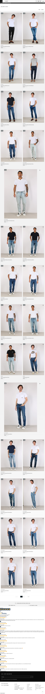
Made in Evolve (3, 693)
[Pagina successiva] (28, 596)
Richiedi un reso (29, 689)
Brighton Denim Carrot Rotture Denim (28, 46)
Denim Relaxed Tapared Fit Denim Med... (6, 512)
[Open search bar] (36, 1)
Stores (28, 686)
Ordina (42, 9)
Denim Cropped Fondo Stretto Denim (9, 220)
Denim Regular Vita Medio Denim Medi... (28, 259)
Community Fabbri (38, 688)
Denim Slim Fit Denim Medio (5, 590)
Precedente (1, 616)
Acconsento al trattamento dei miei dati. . (10, 679)
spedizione (37, 684)
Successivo (5, 616)
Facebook (21, 689)
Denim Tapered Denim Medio (5, 124)
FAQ (35, 689)
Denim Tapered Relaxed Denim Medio (6, 473)
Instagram (16, 689)
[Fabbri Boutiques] (6, 1)
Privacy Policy (15, 679)
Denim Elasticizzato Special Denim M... (6, 551)
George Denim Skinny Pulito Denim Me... (28, 124)
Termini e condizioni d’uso (39, 687)
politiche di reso (37, 686)
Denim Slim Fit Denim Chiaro (27, 512)
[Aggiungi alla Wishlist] (21, 13)
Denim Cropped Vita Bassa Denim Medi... (6, 259)
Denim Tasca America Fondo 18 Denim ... (28, 85)
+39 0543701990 (16, 686)
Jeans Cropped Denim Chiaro (5, 377)
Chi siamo (28, 684)
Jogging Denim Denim (26, 377)
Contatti (28, 685)
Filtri (39, 9)
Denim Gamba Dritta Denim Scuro (27, 473)
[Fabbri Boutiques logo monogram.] (1, 1)
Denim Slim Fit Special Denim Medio (28, 551)
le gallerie (5, 685)
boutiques (4, 683)
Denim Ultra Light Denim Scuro (5, 85)
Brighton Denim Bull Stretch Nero (5, 46)
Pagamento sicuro (38, 685)
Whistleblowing (29, 687)
